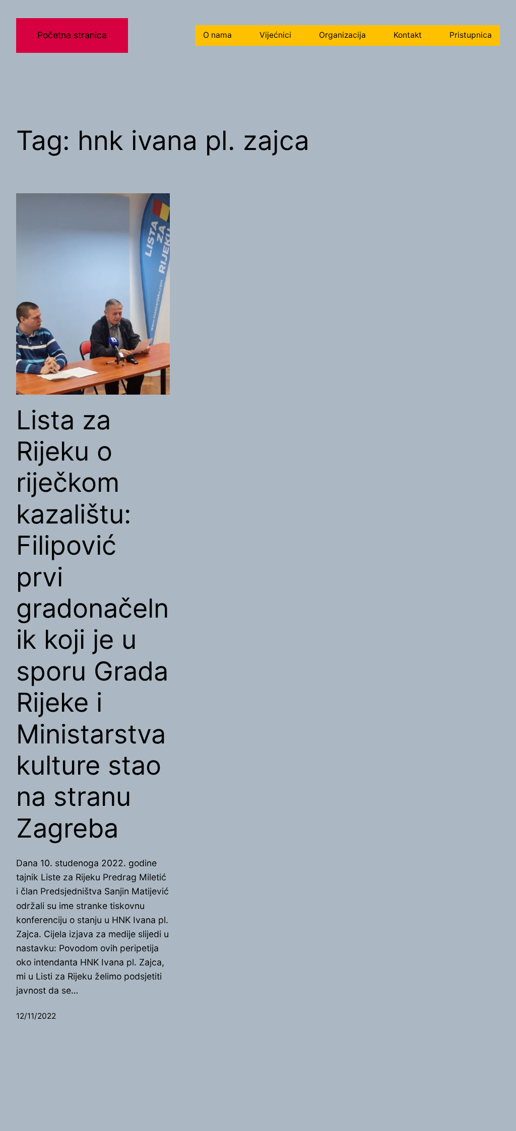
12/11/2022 (36, 1016)
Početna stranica (72, 35)
